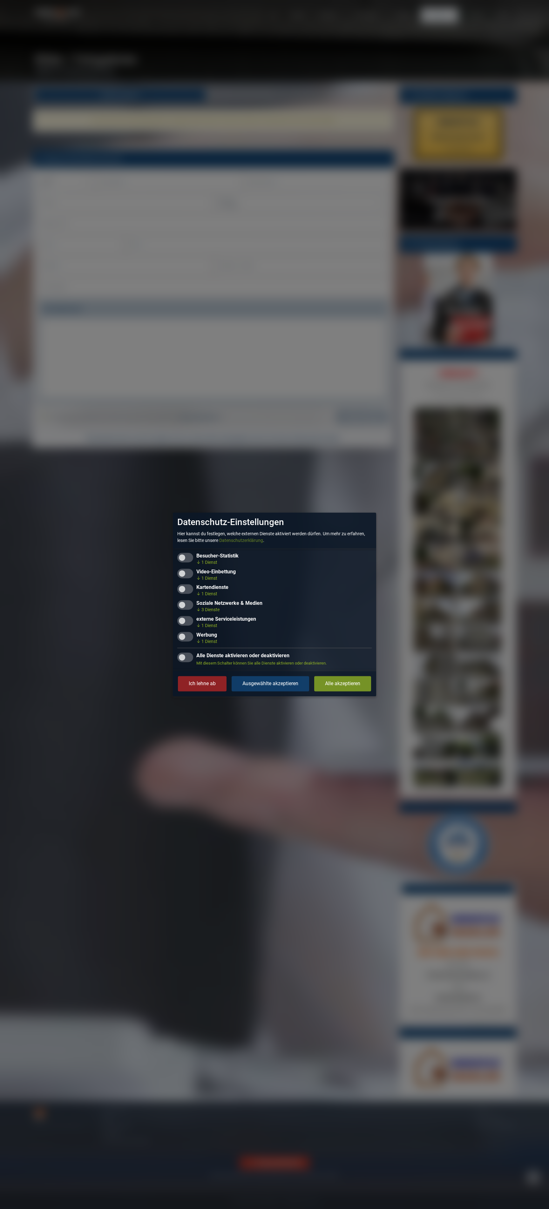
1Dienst (206, 562)
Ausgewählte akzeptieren (270, 684)
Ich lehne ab (202, 684)
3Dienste (208, 609)
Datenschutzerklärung (241, 540)
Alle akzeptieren (342, 684)
